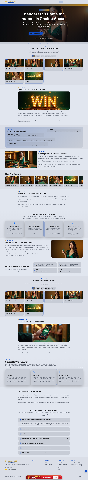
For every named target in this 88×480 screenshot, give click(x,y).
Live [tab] (42, 56)
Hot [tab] (34, 56)
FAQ (59, 469)
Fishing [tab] (53, 56)
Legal (59, 467)
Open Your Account (35, 33)
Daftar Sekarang (47, 477)
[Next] (82, 174)
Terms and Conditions (62, 464)
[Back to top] (86, 471)
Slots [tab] (38, 56)
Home (61, 2)
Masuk (55, 477)
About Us (60, 462)
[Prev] (79, 174)
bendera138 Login (68, 2)
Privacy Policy (61, 465)
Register (46, 462)
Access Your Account (51, 33)
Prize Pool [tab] (47, 56)
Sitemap (81, 476)
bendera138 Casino (77, 2)
